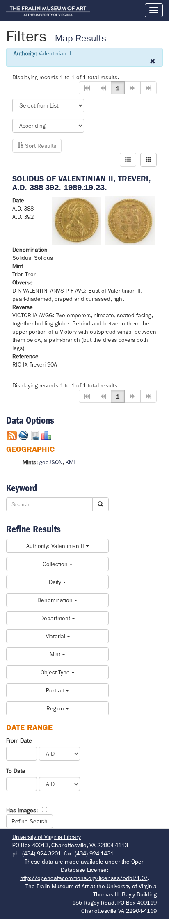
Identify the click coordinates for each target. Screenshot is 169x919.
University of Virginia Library (46, 837)
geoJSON (50, 462)
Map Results (80, 38)
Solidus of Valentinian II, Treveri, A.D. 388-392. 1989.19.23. (81, 183)
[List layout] (128, 160)
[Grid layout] (148, 160)
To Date (15, 771)
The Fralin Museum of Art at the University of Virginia (91, 886)
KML (70, 462)
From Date (19, 740)
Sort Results (39, 145)
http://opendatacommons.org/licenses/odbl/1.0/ (84, 878)
